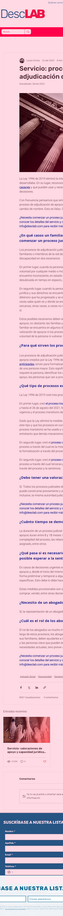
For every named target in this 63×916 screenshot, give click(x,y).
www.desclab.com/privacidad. (15, 909)
